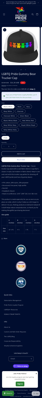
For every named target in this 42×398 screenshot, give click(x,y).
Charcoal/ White (9, 116)
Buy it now (21, 160)
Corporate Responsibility (12, 341)
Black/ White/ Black (10, 120)
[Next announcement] (38, 2)
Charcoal (20, 111)
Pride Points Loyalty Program (13, 305)
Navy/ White (8, 111)
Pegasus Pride (13, 390)
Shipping (4, 85)
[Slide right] (25, 69)
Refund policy (33, 390)
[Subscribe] (31, 358)
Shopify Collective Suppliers (13, 346)
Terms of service (21, 393)
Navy (28, 107)
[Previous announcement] (4, 2)
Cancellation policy (28, 396)
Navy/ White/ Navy (10, 125)
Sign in (20, 384)
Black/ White (8, 107)
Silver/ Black (24, 116)
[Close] (36, 374)
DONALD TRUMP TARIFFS (12, 314)
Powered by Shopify (22, 390)
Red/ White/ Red (28, 120)
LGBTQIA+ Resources (11, 310)
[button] (4, 14)
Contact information (15, 396)
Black (19, 107)
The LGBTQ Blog (9, 336)
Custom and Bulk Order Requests (15, 332)
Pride (5, 138)
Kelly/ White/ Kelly (10, 130)
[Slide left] (16, 69)
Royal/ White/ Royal (28, 125)
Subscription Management (12, 300)
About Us (7, 327)
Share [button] (5, 238)
